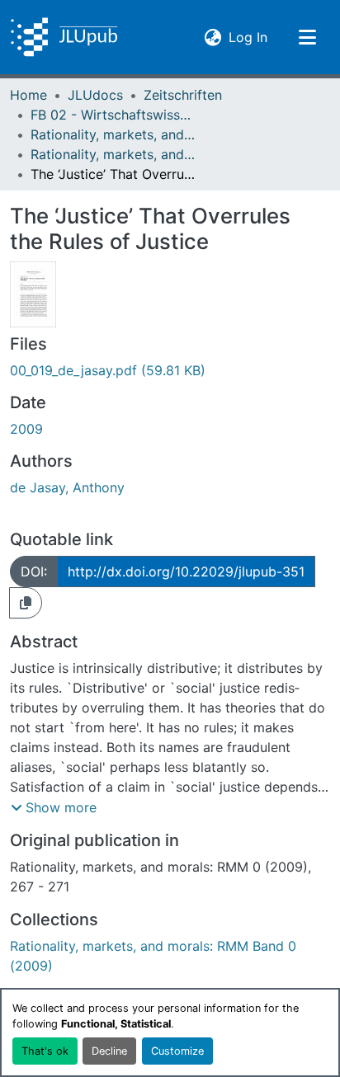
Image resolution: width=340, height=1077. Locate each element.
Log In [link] (248, 36)
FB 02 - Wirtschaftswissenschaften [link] (113, 114)
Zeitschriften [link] (183, 95)
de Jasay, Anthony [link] (67, 487)
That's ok (44, 1051)
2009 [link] (26, 429)
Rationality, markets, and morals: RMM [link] (113, 134)
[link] (170, 370)
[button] (64, 37)
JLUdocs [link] (95, 95)
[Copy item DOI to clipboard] (25, 602)
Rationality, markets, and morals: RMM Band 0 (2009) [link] (113, 154)
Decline (109, 1051)
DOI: (34, 571)
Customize (177, 1051)
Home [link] (28, 95)
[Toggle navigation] (307, 37)
